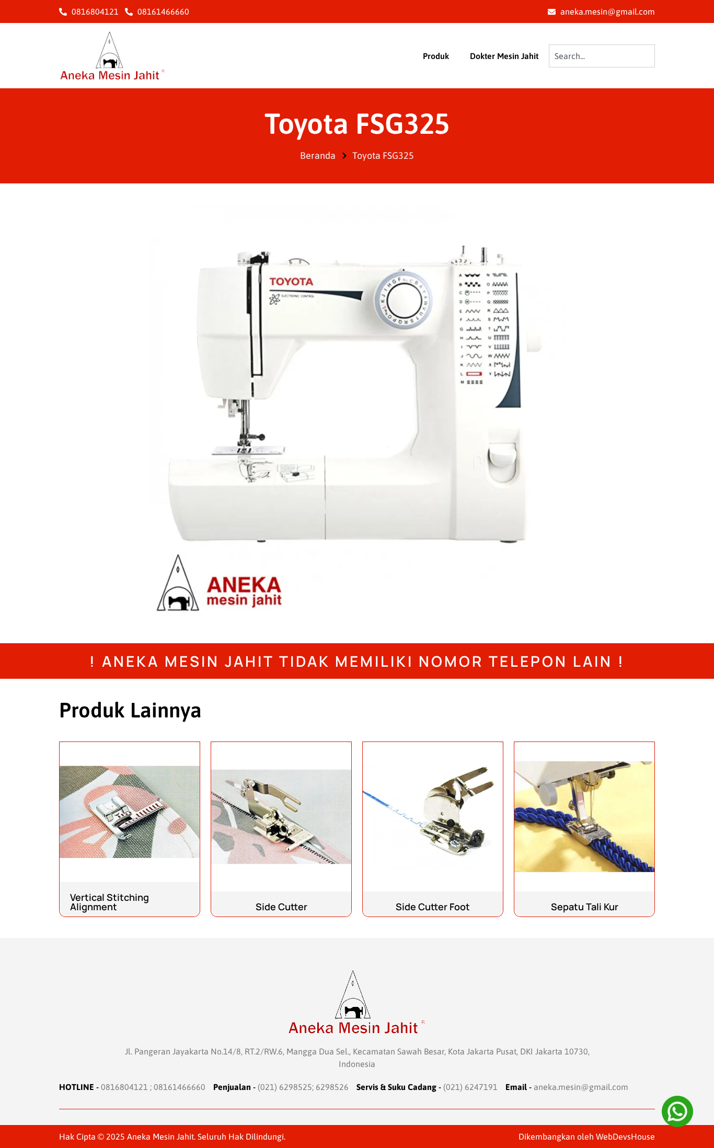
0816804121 (124, 1087)
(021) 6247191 (470, 1087)
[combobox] (602, 55)
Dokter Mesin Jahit (504, 56)
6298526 (332, 1087)
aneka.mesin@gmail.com (581, 1087)
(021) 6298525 (285, 1087)
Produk (436, 56)
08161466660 (179, 1087)
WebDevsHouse (625, 1136)
